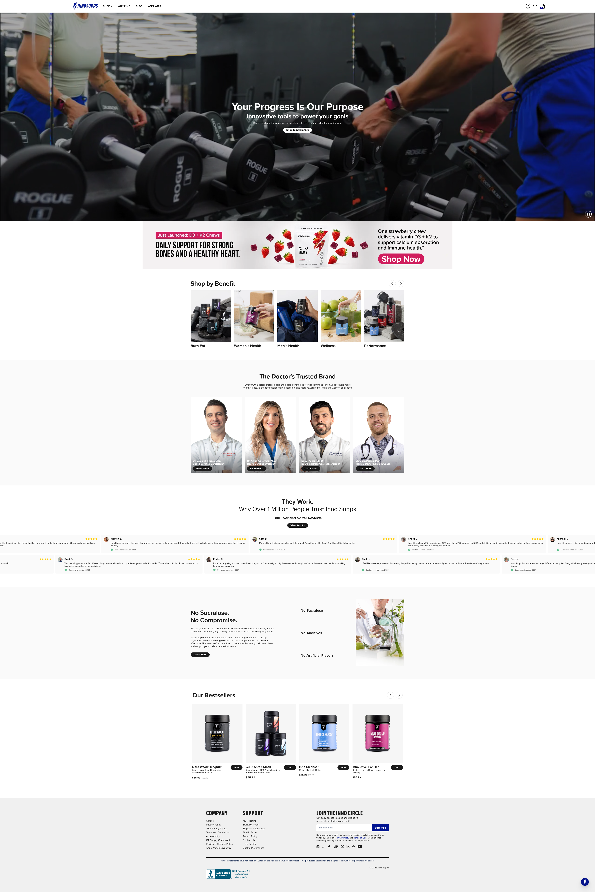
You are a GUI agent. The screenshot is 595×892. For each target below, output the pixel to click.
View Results (297, 525)
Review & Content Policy (219, 844)
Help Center (249, 844)
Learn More (202, 468)
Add (236, 767)
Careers (210, 821)
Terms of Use (360, 837)
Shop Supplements (297, 130)
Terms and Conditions (217, 832)
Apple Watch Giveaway (218, 848)
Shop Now (401, 259)
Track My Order (251, 824)
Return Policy (250, 836)
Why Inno (124, 6)
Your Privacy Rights (216, 828)
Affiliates (154, 6)
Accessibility (213, 836)
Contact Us (249, 840)
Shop (106, 6)
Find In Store (250, 832)
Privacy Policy (342, 837)
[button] (585, 882)
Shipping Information (254, 828)
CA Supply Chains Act (218, 840)
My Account (249, 821)
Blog (139, 6)
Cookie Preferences (253, 848)
